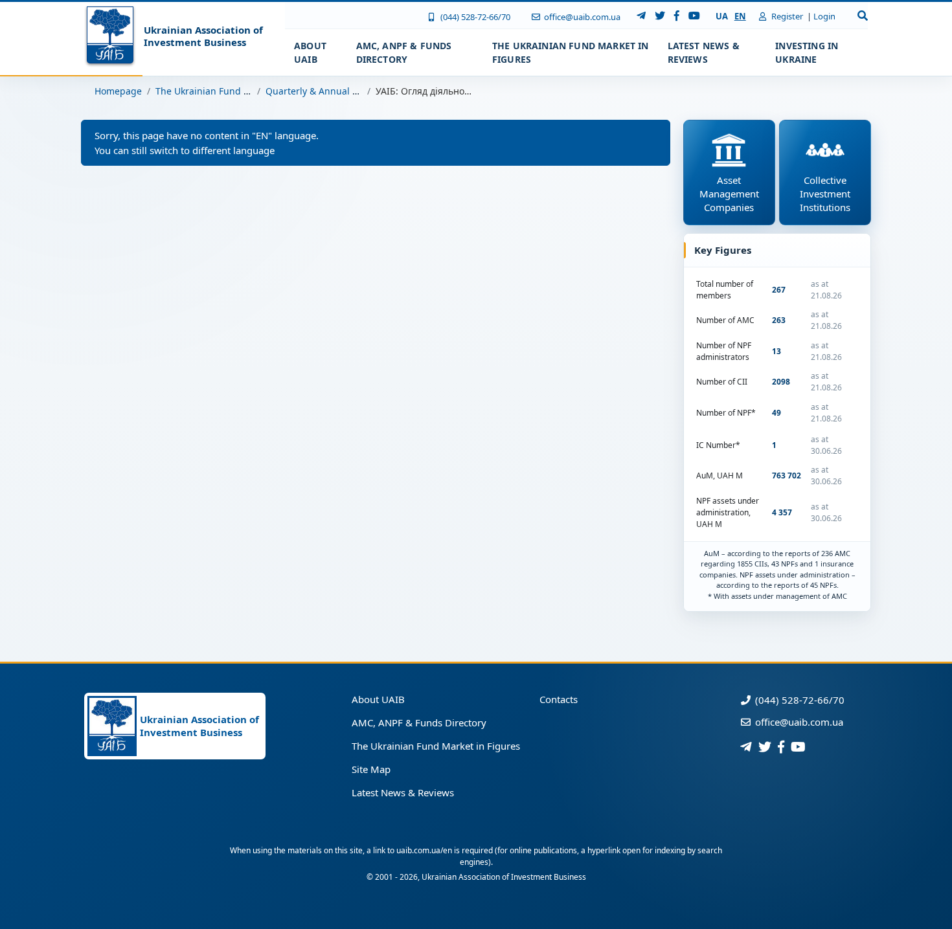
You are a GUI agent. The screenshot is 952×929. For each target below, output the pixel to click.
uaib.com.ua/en (424, 850)
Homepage (118, 91)
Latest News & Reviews (403, 792)
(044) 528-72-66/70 (474, 17)
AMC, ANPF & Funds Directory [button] (404, 52)
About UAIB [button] (310, 52)
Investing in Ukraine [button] (806, 52)
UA (722, 16)
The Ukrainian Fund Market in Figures (237, 91)
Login (824, 16)
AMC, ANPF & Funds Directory (419, 722)
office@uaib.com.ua (581, 17)
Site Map (371, 769)
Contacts (558, 699)
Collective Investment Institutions (825, 193)
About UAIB (378, 699)
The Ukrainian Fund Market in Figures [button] (570, 52)
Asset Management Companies (729, 193)
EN (740, 16)
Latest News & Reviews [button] (704, 52)
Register (786, 16)
